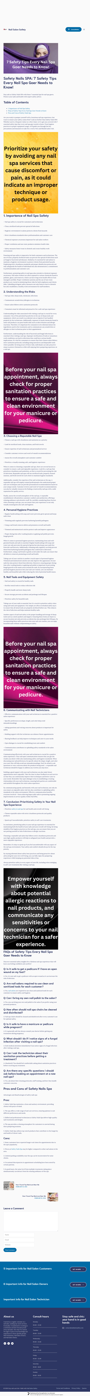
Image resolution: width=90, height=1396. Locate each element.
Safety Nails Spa (16, 1149)
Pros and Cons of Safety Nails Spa (19, 113)
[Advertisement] (45, 12)
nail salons (12, 991)
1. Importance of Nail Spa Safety (19, 108)
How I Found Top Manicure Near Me (27, 1185)
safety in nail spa (17, 809)
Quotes (84, 1388)
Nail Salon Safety (17, 29)
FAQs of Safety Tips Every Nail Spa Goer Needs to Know (27, 111)
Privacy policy (76, 1388)
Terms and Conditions (63, 1388)
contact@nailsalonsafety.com (74, 1328)
